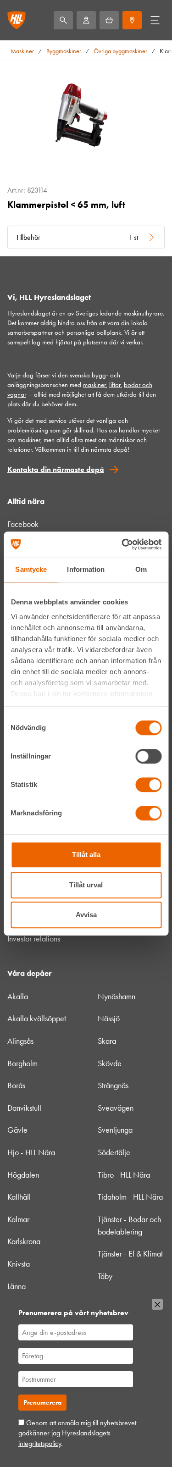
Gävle (17, 1130)
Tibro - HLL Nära (124, 1175)
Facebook (23, 524)
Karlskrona (23, 1241)
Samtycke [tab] (31, 569)
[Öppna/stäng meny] (155, 20)
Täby (105, 1276)
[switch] (148, 756)
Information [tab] (86, 569)
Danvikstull (24, 1108)
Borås (16, 1085)
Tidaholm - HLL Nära (130, 1197)
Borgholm (22, 1063)
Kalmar (18, 1219)
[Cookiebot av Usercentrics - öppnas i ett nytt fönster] (122, 544)
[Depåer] (132, 20)
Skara (107, 1041)
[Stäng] (157, 1304)
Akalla (17, 996)
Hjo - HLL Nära (31, 1152)
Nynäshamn (116, 996)
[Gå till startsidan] (16, 20)
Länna (16, 1286)
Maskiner (22, 51)
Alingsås (20, 1041)
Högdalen (23, 1175)
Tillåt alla (86, 854)
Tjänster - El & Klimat (130, 1254)
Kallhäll (19, 1197)
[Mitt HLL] (86, 20)
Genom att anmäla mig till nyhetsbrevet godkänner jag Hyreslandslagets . (77, 1433)
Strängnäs (113, 1085)
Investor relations (33, 939)
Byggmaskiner (63, 51)
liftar (115, 385)
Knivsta (18, 1264)
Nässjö (109, 1018)
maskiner (94, 385)
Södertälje (114, 1152)
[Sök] (63, 20)
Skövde (110, 1063)
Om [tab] (141, 569)
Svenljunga (115, 1130)
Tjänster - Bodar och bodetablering (129, 1225)
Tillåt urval (86, 885)
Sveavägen (115, 1108)
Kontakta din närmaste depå (55, 469)
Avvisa (86, 915)
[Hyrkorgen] (109, 20)
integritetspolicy (39, 1443)
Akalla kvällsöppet (36, 1018)
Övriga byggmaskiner (120, 51)
